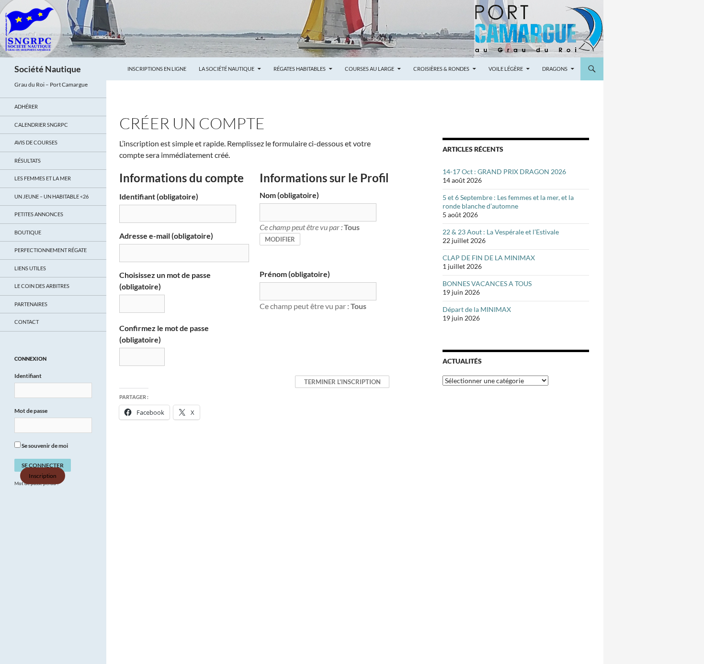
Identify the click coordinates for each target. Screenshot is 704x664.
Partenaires (30, 304)
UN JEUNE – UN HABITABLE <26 (51, 196)
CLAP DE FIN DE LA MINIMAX (489, 258)
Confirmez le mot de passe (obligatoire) (164, 333)
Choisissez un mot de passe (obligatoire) (165, 280)
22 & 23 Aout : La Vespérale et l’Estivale (501, 232)
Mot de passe (30, 410)
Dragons (555, 69)
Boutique (27, 232)
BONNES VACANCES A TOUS (487, 283)
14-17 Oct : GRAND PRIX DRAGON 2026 (504, 171)
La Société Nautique (226, 69)
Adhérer (26, 106)
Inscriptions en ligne (156, 69)
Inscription (43, 475)
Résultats (27, 160)
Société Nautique (47, 69)
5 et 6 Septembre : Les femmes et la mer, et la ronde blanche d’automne (508, 201)
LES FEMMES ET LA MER (42, 178)
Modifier (280, 239)
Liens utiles (30, 268)
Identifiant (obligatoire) (158, 196)
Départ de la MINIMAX (477, 309)
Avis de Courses (35, 142)
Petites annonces (38, 214)
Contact (26, 322)
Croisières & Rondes (441, 69)
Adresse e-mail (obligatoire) (166, 235)
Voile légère (505, 69)
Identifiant (28, 375)
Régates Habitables (299, 69)
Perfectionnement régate (50, 250)
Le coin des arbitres (41, 286)
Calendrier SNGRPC (41, 125)
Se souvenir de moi (44, 445)
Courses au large (369, 69)
